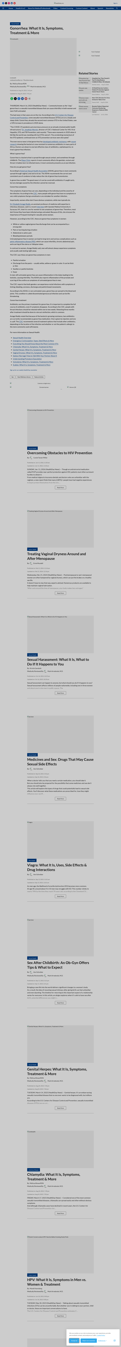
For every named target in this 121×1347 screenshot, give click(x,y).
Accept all (74, 1340)
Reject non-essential (88, 1340)
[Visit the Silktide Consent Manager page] (114, 1340)
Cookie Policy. (101, 1335)
